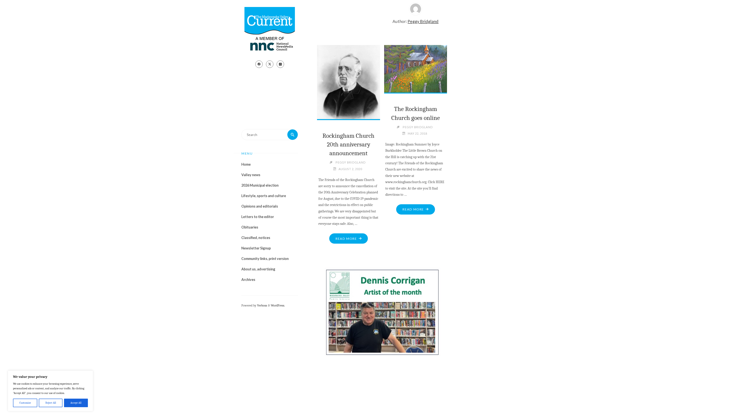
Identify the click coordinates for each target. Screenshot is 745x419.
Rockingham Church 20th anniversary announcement (348, 144)
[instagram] (280, 64)
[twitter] (269, 64)
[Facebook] (259, 64)
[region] (50, 391)
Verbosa (261, 305)
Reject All (50, 402)
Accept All (75, 402)
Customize (25, 402)
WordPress (277, 305)
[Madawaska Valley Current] (269, 30)
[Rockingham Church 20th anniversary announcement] (348, 82)
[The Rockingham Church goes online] (416, 67)
